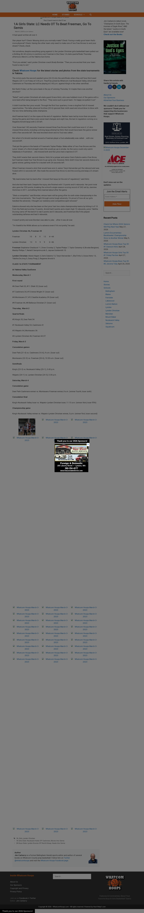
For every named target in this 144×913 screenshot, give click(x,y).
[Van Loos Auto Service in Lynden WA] (71, 471)
